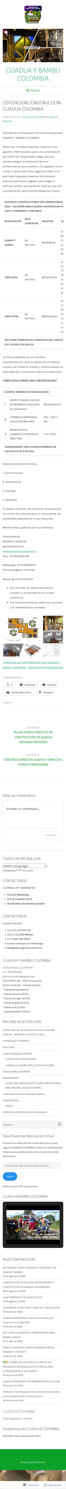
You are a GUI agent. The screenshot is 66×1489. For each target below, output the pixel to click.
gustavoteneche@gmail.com (19, 976)
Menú (35, 90)
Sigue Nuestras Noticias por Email (28, 1136)
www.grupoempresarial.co (19, 551)
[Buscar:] (33, 1124)
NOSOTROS (9, 1047)
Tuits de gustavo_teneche (17, 1418)
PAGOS (9, 1106)
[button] (23, 629)
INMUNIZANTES (11, 1078)
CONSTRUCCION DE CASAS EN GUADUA (24, 1094)
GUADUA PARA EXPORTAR (16, 1071)
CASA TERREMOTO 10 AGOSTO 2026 (22, 1297)
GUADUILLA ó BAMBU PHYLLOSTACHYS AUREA (30, 1065)
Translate (28, 870)
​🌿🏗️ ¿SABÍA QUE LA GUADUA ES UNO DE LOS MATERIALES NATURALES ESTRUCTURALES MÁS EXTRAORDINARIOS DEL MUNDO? (28, 1366)
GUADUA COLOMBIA (19, 1411)
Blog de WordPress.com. (33, 1462)
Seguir (10, 1176)
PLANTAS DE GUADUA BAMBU (21, 1059)
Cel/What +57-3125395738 (19, 888)
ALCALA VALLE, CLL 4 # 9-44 (18, 967)
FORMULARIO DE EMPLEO (16, 1040)
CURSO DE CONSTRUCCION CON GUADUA (25, 1112)
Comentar (50, 835)
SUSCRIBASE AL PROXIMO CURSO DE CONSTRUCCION (31, 1307)
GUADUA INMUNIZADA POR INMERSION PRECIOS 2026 (31, 1381)
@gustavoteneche (31, 948)
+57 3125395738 (12, 972)
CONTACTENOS (11, 1100)
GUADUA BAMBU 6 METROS (17, 1053)
